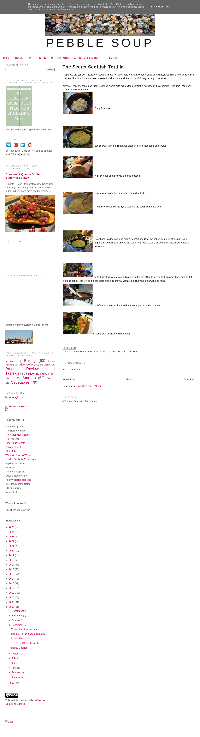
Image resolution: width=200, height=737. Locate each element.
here (13, 510)
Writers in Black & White (17, 455)
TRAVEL (19, 58)
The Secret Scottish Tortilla (25, 643)
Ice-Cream (45, 365)
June (14, 663)
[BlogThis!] (66, 348)
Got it (169, 7)
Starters (131, 352)
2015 (12, 574)
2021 (12, 546)
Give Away (26, 364)
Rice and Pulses (38, 373)
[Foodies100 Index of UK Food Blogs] (17, 406)
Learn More (157, 7)
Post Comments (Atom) (89, 386)
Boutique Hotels (13, 447)
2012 (12, 588)
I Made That (17, 638)
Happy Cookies (19, 648)
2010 (12, 597)
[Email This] (63, 348)
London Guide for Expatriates (20, 459)
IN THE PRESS (37, 58)
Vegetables (20, 382)
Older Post (189, 379)
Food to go (100, 352)
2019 (12, 555)
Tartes (51, 378)
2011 (11, 593)
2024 (12, 532)
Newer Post (69, 379)
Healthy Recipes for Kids (18, 480)
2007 (12, 683)
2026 (12, 527)
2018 (12, 560)
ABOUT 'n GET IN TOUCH (88, 58)
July (14, 658)
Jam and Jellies (116, 352)
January (16, 677)
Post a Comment (71, 369)
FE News (10, 467)
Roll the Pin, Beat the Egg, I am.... (28, 634)
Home (6, 58)
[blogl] (9, 721)
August (16, 653)
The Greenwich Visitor (17, 435)
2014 (12, 579)
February (17, 672)
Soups (9, 378)
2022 (12, 541)
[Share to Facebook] (72, 348)
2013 (12, 583)
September (18, 625)
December (17, 611)
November (17, 615)
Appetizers (77, 352)
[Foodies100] (12, 408)
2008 (12, 607)
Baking (30, 360)
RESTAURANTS (60, 58)
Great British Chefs (15, 443)
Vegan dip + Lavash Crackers (26, 629)
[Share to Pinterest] (74, 348)
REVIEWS (112, 58)
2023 (12, 536)
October (16, 620)
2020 (12, 550)
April (14, 667)
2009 (12, 602)
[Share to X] (69, 348)
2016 (12, 569)
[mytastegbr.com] (14, 397)
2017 (12, 564)
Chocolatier (11, 451)
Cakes (88, 352)
